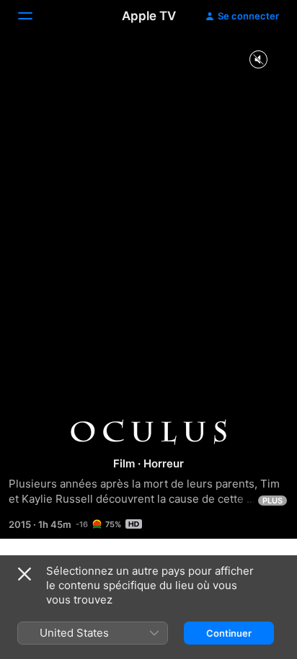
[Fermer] (24, 574)
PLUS (272, 501)
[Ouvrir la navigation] (34, 16)
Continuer (229, 633)
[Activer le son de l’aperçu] (258, 60)
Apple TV (149, 16)
